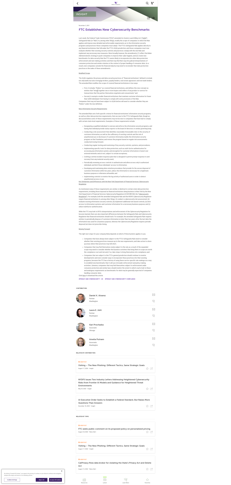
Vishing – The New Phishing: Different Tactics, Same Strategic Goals (111, 365)
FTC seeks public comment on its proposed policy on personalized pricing (114, 429)
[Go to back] (77, 3)
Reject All (41, 479)
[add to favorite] (153, 18)
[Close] (62, 471)
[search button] (147, 3)
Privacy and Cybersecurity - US (91, 279)
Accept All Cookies (55, 479)
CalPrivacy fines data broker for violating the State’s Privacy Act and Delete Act (114, 464)
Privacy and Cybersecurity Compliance (120, 279)
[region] (33, 476)
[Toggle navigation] (152, 3)
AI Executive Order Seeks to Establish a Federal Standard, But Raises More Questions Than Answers (114, 401)
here (84, 275)
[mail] (153, 295)
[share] (148, 18)
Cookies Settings (12, 479)
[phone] (153, 301)
